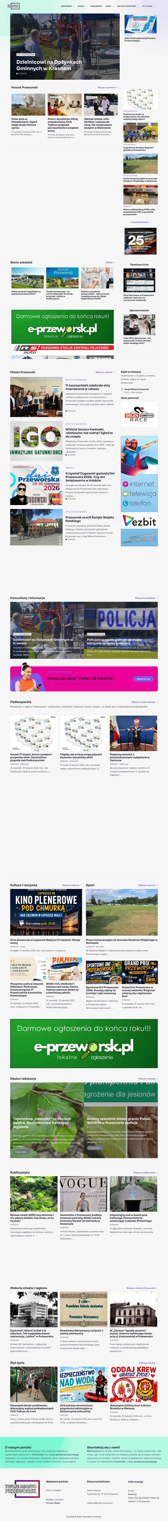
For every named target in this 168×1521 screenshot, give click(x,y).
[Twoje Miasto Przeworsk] (122, 389)
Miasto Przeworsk (76, 380)
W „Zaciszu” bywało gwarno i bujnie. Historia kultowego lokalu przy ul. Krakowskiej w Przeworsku (131, 1333)
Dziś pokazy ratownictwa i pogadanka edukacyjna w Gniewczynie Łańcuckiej (76, 1408)
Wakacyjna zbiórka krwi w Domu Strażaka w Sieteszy (130, 1407)
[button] (73, 6)
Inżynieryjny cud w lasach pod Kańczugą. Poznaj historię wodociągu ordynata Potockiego (131, 1218)
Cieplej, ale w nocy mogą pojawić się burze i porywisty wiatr (81, 756)
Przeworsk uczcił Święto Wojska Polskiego (90, 519)
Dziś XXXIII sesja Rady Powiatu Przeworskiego (140, 39)
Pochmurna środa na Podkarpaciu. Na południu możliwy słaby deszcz (136, 116)
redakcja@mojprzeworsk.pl (100, 1503)
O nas (130, 1490)
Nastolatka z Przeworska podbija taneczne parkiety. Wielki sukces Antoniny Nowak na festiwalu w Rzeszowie (81, 1219)
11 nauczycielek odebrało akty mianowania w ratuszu (88, 387)
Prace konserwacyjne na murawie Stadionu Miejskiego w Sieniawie (140, 179)
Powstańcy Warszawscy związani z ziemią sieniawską (81, 1332)
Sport (108, 6)
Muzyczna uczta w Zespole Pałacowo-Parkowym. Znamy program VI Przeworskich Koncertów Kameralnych (26, 989)
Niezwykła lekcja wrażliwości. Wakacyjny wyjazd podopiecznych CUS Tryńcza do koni (31, 1408)
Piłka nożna (100, 947)
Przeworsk (66, 6)
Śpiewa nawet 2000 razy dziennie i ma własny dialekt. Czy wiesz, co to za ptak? (32, 1218)
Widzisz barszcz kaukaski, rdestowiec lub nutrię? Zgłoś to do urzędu (89, 433)
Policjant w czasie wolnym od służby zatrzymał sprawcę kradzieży (114, 641)
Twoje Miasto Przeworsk (136, 389)
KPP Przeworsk (26, 55)
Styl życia (147, 6)
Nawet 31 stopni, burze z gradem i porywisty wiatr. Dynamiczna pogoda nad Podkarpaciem (31, 757)
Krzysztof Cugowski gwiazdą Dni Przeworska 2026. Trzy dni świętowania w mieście (90, 477)
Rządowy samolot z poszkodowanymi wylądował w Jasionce (129, 757)
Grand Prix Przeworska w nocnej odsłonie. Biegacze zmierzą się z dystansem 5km (138, 992)
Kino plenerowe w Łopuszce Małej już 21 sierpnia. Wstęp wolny (45, 941)
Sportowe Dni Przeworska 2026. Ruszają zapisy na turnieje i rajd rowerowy (102, 990)
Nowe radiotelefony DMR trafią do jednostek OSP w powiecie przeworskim (139, 212)
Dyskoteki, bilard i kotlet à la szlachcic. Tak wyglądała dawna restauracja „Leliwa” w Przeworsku (31, 1333)
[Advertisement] (65, 166)
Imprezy (70, 468)
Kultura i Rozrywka (126, 6)
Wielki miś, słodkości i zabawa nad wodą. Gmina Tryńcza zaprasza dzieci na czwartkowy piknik (62, 988)
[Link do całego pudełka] (28, 116)
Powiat (81, 6)
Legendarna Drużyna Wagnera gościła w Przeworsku (138, 148)
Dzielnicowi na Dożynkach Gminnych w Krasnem (49, 65)
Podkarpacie (96, 6)
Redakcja (132, 1494)
